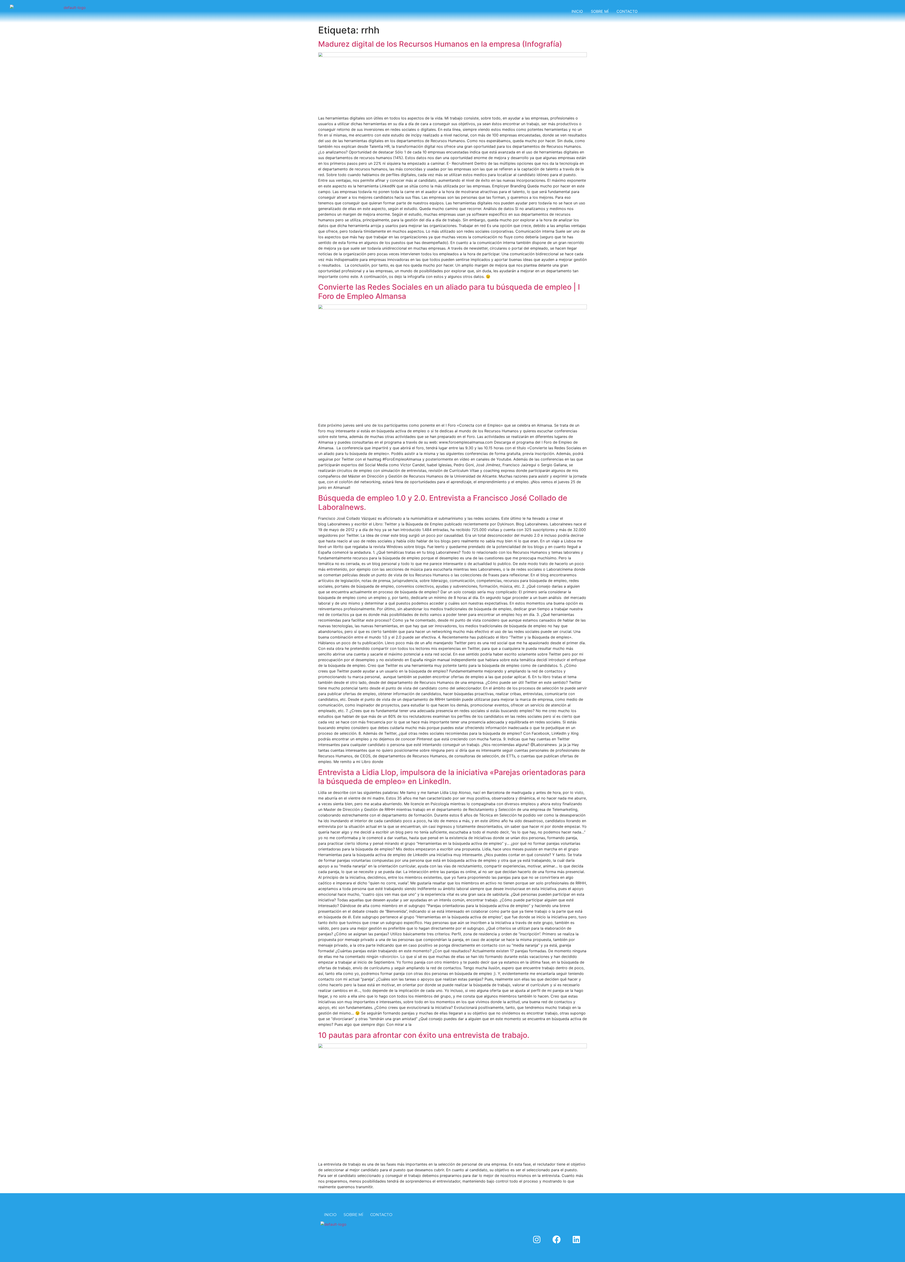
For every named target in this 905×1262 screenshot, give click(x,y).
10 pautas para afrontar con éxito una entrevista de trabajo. (423, 1035)
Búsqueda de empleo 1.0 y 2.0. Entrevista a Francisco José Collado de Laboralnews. (442, 502)
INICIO (577, 11)
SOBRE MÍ (600, 11)
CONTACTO (627, 11)
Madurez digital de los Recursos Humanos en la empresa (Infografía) (440, 44)
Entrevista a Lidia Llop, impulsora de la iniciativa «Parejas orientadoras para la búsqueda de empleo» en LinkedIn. (451, 777)
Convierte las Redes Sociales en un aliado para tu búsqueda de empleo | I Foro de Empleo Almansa (449, 291)
